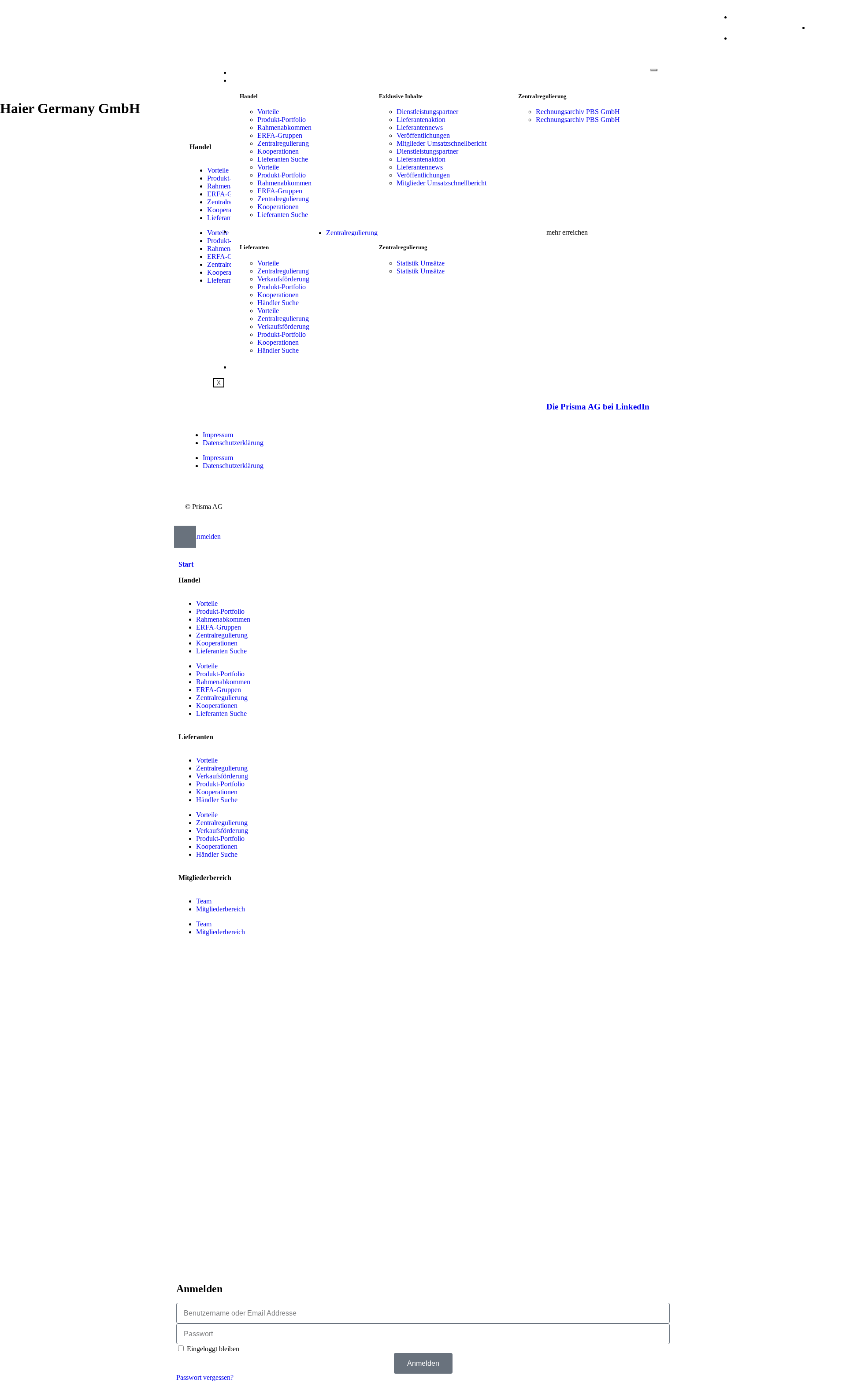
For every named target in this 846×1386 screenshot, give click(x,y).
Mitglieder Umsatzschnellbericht (441, 143)
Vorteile (268, 111)
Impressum (218, 435)
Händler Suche (278, 302)
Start (241, 72)
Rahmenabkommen (284, 127)
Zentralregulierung (283, 143)
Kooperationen (278, 151)
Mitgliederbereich (220, 909)
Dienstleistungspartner (427, 111)
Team (204, 901)
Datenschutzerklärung (233, 442)
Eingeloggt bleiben (212, 1349)
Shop (239, 367)
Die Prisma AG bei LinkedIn (597, 406)
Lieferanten (253, 231)
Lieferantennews (420, 127)
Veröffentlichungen (423, 135)
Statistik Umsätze (421, 263)
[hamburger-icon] (653, 70)
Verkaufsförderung (283, 279)
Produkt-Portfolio (281, 119)
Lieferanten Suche (282, 159)
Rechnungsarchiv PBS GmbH (578, 111)
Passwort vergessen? (205, 1377)
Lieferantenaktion (421, 119)
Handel (244, 80)
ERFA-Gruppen (279, 135)
